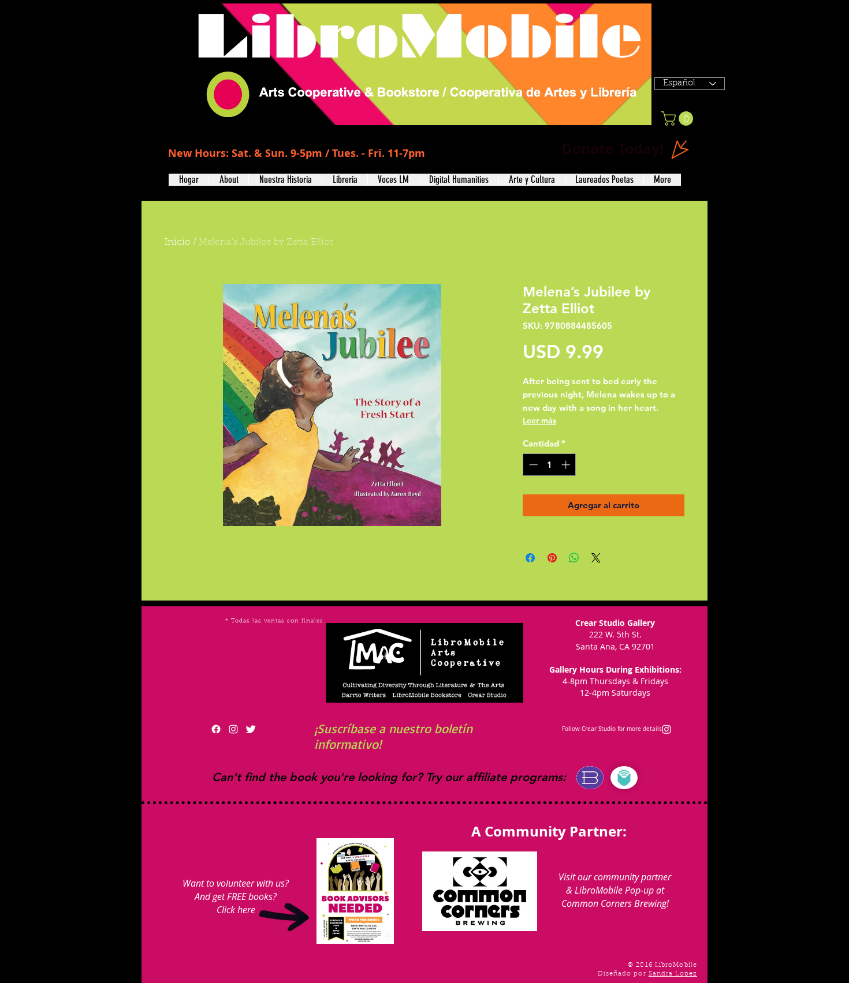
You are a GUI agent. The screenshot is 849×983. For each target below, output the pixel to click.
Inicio (178, 242)
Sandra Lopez (673, 974)
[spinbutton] (549, 464)
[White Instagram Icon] (233, 729)
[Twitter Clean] (250, 729)
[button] (228, 180)
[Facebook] (216, 729)
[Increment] (567, 464)
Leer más (539, 420)
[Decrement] (532, 464)
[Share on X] (596, 558)
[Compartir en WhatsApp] (574, 558)
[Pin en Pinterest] (552, 558)
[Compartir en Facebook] (530, 558)
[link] (679, 118)
